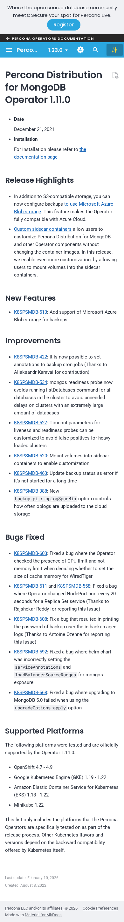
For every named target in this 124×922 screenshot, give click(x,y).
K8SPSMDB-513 (30, 312)
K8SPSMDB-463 (30, 473)
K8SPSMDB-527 (30, 423)
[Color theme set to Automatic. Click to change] (80, 50)
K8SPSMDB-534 (30, 382)
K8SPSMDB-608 (30, 619)
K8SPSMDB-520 (30, 456)
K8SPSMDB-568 (30, 692)
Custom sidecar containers (43, 229)
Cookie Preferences (100, 908)
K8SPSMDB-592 (30, 652)
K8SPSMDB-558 (73, 586)
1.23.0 (55, 50)
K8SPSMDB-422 (30, 357)
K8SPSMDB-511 (30, 586)
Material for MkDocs (43, 914)
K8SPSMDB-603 (30, 553)
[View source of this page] (115, 75)
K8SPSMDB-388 (30, 491)
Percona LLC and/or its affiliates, (35, 908)
